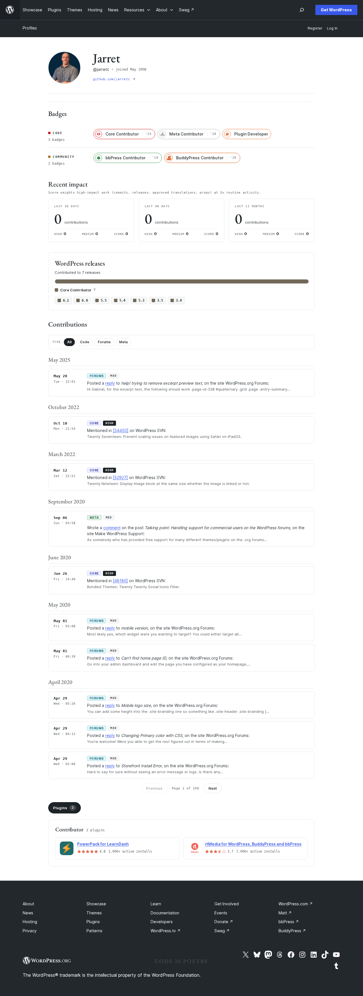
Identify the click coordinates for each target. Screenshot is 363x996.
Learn (156, 903)
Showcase (96, 903)
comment (112, 527)
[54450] (120, 430)
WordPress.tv (166, 930)
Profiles (30, 28)
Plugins (63, 808)
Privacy (30, 930)
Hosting (30, 921)
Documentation (165, 912)
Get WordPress (336, 9)
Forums (104, 342)
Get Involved (226, 903)
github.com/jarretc (112, 79)
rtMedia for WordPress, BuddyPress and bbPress (253, 844)
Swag (222, 930)
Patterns (94, 930)
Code (84, 342)
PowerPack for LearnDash (103, 844)
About (28, 903)
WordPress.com (295, 903)
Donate (223, 921)
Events (220, 912)
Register (315, 28)
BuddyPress (292, 930)
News (28, 912)
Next (212, 788)
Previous (154, 788)
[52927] (120, 477)
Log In (332, 28)
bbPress (288, 921)
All (69, 342)
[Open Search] (302, 10)
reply (110, 383)
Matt (285, 912)
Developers (162, 921)
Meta (123, 342)
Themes (94, 912)
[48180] (120, 580)
